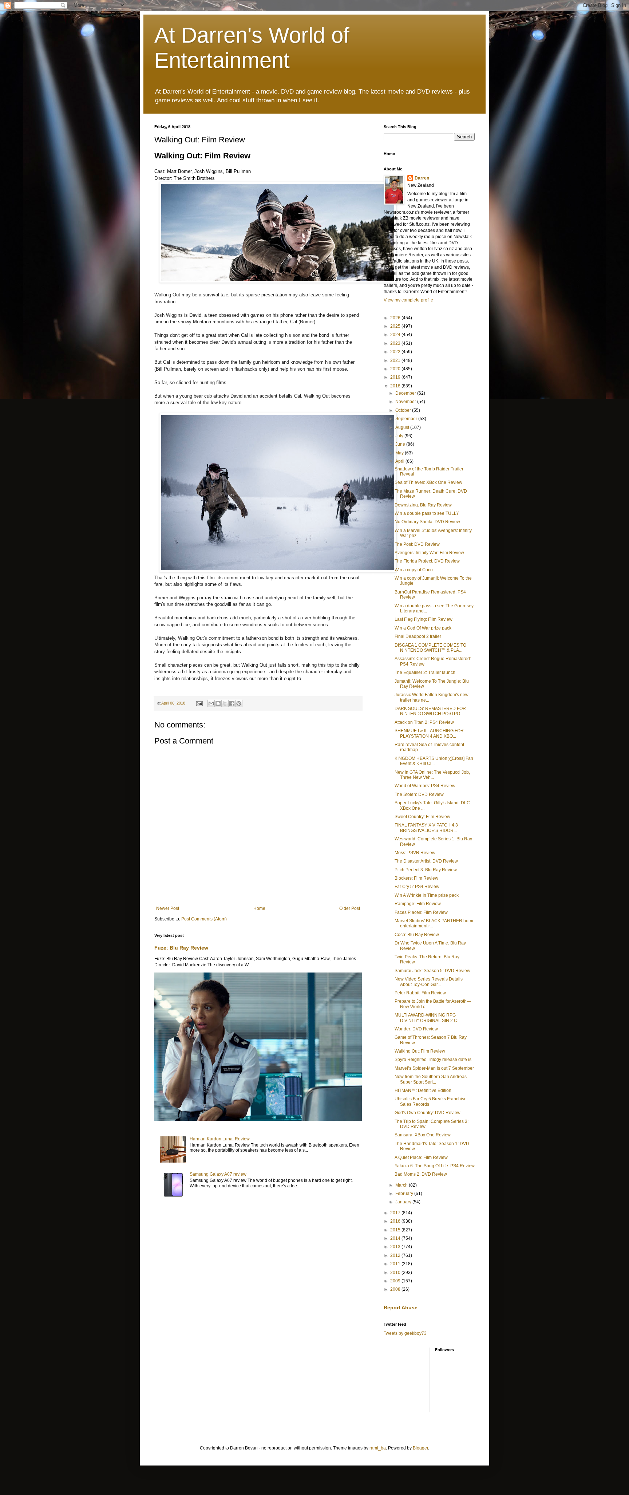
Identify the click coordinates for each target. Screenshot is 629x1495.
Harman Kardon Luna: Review (220, 1138)
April (400, 461)
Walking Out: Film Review (420, 1051)
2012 (395, 1255)
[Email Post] (199, 703)
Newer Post (167, 908)
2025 (395, 326)
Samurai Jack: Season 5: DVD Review (432, 970)
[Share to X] (225, 703)
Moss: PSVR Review (415, 852)
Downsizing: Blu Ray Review (423, 505)
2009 (395, 1280)
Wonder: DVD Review (416, 1028)
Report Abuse (401, 1307)
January (403, 1201)
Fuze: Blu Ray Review (181, 948)
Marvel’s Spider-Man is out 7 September (434, 1068)
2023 (395, 343)
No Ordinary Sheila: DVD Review (427, 521)
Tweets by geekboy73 (405, 1333)
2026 (395, 317)
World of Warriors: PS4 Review (425, 785)
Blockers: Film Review (416, 878)
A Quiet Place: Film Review (421, 1157)
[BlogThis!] (218, 703)
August (402, 427)
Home (259, 908)
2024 (395, 334)
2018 (395, 385)
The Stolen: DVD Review (419, 794)
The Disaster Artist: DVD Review (426, 861)
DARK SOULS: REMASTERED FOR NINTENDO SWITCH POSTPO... (430, 711)
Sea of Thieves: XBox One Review (428, 482)
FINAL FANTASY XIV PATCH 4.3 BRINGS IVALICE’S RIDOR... (426, 828)
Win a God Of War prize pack (423, 628)
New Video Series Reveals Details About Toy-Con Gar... (429, 982)
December (406, 393)
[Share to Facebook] (232, 703)
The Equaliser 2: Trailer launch (425, 672)
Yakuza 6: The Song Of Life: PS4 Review (435, 1165)
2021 (395, 360)
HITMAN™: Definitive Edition (423, 1090)
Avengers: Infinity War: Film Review (429, 552)
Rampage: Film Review (418, 903)
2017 (395, 1212)
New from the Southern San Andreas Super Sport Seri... (431, 1079)
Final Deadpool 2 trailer (418, 636)
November (406, 401)
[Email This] (211, 703)
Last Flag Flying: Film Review (423, 619)
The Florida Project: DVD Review (427, 561)
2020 (395, 368)
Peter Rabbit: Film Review (420, 992)
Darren (422, 178)
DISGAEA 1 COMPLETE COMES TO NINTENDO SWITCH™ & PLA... (430, 648)
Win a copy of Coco (414, 569)
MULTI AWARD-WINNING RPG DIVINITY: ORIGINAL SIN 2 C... (427, 1018)
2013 (395, 1246)
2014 (395, 1238)
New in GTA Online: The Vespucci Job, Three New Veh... (432, 775)
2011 (395, 1263)
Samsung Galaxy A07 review (218, 1174)
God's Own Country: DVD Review (427, 1112)
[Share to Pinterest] (238, 703)
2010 (395, 1272)
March (402, 1185)
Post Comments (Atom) (204, 919)
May (400, 452)
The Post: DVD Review (417, 544)
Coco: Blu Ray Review (417, 934)
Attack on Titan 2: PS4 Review (424, 722)
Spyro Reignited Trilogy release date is (433, 1059)
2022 (395, 351)
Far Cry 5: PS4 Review (417, 886)
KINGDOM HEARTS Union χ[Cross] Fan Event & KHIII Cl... (434, 761)
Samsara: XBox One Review (423, 1134)
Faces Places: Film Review (421, 912)
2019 (395, 377)
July (399, 435)
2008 (395, 1289)
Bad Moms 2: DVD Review (421, 1174)
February (404, 1193)
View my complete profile (408, 300)
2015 (395, 1229)
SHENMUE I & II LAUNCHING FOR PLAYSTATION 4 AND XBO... (429, 733)
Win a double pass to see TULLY (427, 513)
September (406, 418)
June (400, 444)
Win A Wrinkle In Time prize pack (427, 895)
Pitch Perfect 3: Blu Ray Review (426, 869)
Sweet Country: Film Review (422, 816)
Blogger (420, 1448)
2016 (395, 1221)
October (403, 410)
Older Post (349, 908)
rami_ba (377, 1448)
